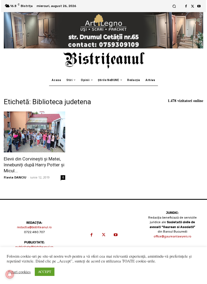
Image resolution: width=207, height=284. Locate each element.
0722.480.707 (34, 232)
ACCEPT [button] (44, 271)
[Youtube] (199, 6)
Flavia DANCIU (15, 177)
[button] (174, 6)
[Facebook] (186, 6)
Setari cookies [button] (19, 271)
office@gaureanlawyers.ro (172, 236)
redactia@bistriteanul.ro (34, 227)
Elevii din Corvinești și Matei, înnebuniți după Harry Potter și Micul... (34, 164)
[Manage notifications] (9, 274)
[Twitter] (192, 6)
